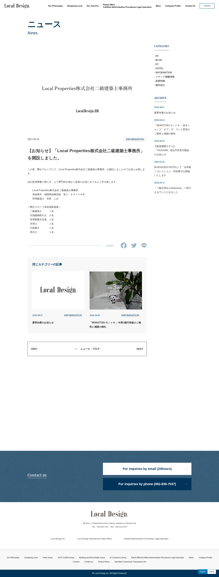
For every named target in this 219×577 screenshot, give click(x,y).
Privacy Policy (104, 562)
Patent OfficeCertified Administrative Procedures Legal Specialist (127, 6)
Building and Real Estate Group (98, 20)
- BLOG (158, 60)
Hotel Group (89, 13)
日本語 (211, 572)
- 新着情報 (159, 81)
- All (156, 56)
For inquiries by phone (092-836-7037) (147, 484)
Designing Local (74, 6)
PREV (34, 348)
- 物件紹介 (159, 85)
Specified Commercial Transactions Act (130, 562)
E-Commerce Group (93, 24)
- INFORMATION (163, 72)
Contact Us (190, 6)
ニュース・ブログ (89, 349)
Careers (207, 6)
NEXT (139, 348)
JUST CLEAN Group (93, 17)
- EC (156, 64)
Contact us (88, 562)
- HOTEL (159, 68)
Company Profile (173, 6)
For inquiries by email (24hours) (147, 469)
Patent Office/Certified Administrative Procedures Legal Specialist (157, 558)
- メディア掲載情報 (164, 76)
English (203, 572)
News (158, 6)
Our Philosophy (55, 6)
